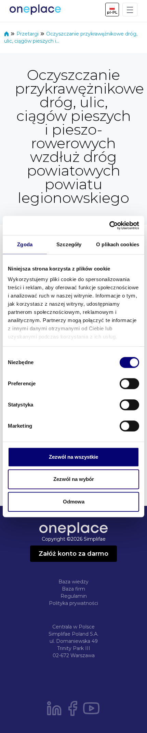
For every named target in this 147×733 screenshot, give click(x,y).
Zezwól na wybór (73, 479)
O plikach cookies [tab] (117, 244)
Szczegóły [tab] (68, 244)
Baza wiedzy (73, 582)
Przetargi (28, 34)
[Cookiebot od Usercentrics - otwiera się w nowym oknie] (109, 225)
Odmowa (73, 501)
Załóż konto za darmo (73, 553)
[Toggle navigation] (129, 9)
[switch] (129, 383)
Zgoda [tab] (24, 244)
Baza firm (73, 589)
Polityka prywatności (73, 603)
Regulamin (74, 596)
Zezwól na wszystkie (73, 457)
